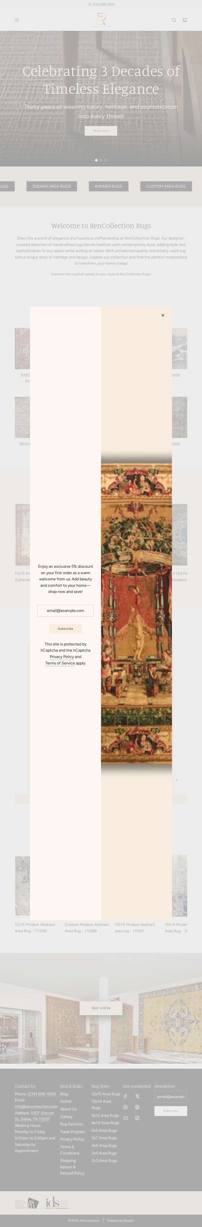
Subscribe (65, 628)
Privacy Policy (62, 656)
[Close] (162, 315)
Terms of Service (60, 663)
